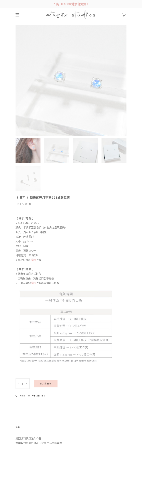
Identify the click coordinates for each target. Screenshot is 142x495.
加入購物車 (46, 383)
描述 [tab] (18, 427)
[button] (31, 396)
